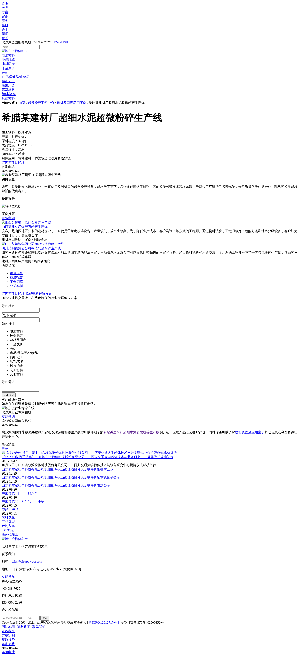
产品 (5, 8)
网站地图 (8, 627)
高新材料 (8, 89)
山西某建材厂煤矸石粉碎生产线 (25, 226)
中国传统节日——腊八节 (20, 493)
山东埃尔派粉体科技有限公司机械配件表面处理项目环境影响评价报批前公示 (57, 469)
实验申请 (8, 652)
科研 (5, 25)
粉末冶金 (8, 85)
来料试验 (8, 517)
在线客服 (8, 631)
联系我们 (39, 627)
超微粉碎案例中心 (41, 102)
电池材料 (8, 55)
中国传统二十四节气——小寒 (23, 501)
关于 (5, 29)
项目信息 (16, 273)
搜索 (44, 617)
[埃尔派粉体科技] (15, 51)
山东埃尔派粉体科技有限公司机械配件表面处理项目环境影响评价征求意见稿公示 (61, 477)
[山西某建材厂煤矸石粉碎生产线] (26, 222)
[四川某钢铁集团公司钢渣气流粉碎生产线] (33, 244)
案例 (5, 16)
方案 (5, 12)
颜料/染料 (9, 94)
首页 (5, 3)
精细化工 (8, 81)
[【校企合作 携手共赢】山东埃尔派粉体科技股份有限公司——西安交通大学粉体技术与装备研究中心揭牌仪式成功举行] (89, 452)
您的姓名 (8, 306)
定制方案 (8, 526)
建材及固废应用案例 (71, 102)
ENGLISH (61, 42)
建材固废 (8, 64)
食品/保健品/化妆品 (16, 77)
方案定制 (8, 635)
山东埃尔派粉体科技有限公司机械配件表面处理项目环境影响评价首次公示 (56, 485)
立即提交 (8, 394)
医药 (5, 72)
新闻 (5, 33)
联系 (5, 38)
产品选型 (8, 521)
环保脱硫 (8, 59)
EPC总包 (8, 530)
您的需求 (8, 382)
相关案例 (16, 286)
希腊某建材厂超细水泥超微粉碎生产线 (131, 432)
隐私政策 (23, 627)
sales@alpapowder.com (27, 561)
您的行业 (8, 323)
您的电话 (9, 315)
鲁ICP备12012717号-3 (104, 622)
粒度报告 (16, 277)
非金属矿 (8, 68)
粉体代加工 (10, 534)
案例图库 (16, 281)
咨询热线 (8, 644)
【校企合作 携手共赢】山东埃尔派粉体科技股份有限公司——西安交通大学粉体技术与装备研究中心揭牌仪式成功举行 (87, 457)
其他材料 (8, 98)
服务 (5, 21)
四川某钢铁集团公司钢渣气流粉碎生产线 (31, 248)
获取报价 (8, 639)
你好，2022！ (11, 509)
